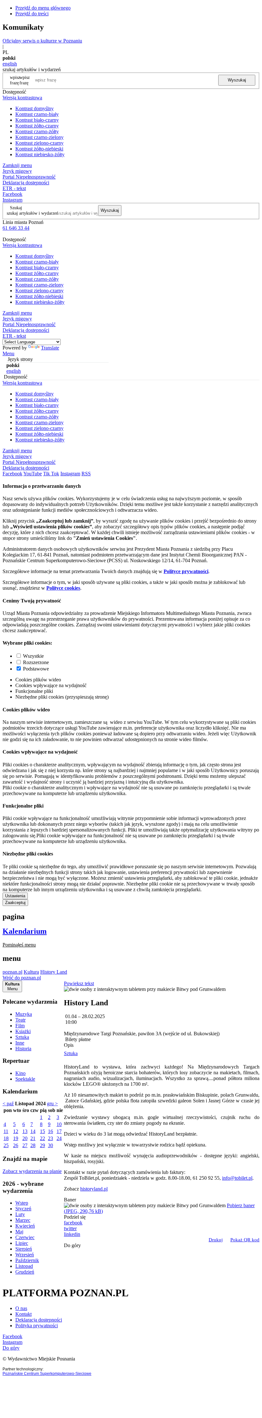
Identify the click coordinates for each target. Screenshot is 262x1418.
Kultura (31, 972)
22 (42, 1138)
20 (24, 1138)
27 (24, 1145)
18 (6, 1138)
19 (15, 1138)
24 (59, 1138)
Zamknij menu (17, 165)
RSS (86, 473)
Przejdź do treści (32, 13)
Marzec (22, 1220)
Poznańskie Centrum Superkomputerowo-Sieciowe (47, 1373)
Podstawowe (36, 668)
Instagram (12, 200)
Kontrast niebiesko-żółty (40, 154)
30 (50, 1145)
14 (32, 1131)
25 (6, 1145)
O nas (21, 1308)
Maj (19, 1231)
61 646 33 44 (16, 228)
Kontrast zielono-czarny (39, 143)
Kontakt (23, 1314)
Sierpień (23, 1249)
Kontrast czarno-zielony (39, 137)
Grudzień (24, 1272)
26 (15, 1145)
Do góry (72, 1245)
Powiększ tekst (79, 983)
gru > (52, 1103)
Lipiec (21, 1243)
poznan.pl (12, 972)
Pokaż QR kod (244, 1239)
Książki (23, 1031)
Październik (27, 1260)
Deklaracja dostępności (38, 1319)
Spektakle (25, 1079)
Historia (23, 1048)
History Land (53, 972)
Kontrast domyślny (34, 108)
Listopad (24, 1266)
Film (20, 1025)
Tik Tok (51, 473)
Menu (8, 353)
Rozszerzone (36, 662)
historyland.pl (94, 1189)
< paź (8, 1103)
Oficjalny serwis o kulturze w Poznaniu (42, 40)
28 (32, 1145)
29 (42, 1145)
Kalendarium (25, 931)
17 (59, 1131)
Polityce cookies (63, 588)
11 (6, 1131)
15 (42, 1131)
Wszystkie (33, 656)
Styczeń (23, 1208)
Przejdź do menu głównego (43, 8)
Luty (20, 1214)
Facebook (12, 194)
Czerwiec (25, 1237)
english (10, 63)
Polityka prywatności (36, 1325)
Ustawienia (15, 895)
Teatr (20, 1020)
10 (59, 1124)
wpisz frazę (24, 80)
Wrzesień (24, 1254)
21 (32, 1138)
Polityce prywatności (186, 571)
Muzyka (23, 1014)
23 (50, 1138)
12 (15, 1131)
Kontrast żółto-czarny (37, 125)
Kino (20, 1073)
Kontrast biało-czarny (37, 120)
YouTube (32, 473)
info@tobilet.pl (237, 1178)
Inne (19, 1043)
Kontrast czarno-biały (37, 114)
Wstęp (21, 1203)
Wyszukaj (237, 80)
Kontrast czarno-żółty (37, 131)
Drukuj (216, 1239)
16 (50, 1131)
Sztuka (22, 1037)
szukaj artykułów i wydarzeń (32, 213)
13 (24, 1131)
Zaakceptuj (15, 902)
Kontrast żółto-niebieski (39, 148)
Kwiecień (25, 1226)
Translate (50, 347)
